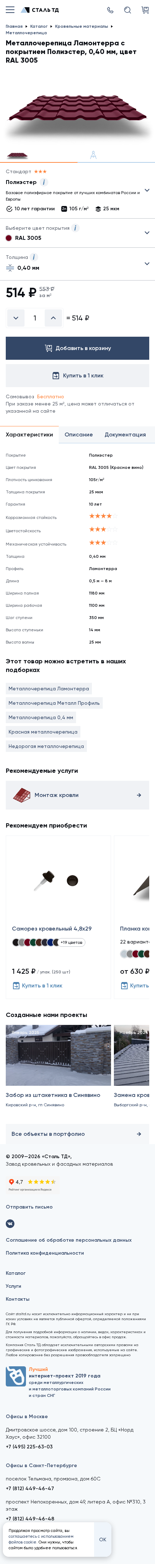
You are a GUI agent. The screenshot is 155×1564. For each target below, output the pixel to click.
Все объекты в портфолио (48, 1133)
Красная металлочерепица (43, 732)
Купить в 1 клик (42, 985)
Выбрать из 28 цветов (77, 233)
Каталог (16, 1273)
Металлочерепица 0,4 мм (41, 717)
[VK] (10, 1223)
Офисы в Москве (27, 1416)
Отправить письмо (29, 1207)
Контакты (18, 1299)
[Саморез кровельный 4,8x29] (58, 917)
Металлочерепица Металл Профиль (54, 703)
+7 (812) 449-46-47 (30, 1488)
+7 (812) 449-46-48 (30, 1519)
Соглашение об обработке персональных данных (69, 1240)
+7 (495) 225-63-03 (29, 1447)
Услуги (13, 1286)
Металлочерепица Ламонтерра (49, 688)
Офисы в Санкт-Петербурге (41, 1465)
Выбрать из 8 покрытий (71, 192)
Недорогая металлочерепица (46, 746)
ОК (102, 1539)
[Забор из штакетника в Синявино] (58, 1073)
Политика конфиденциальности (45, 1253)
